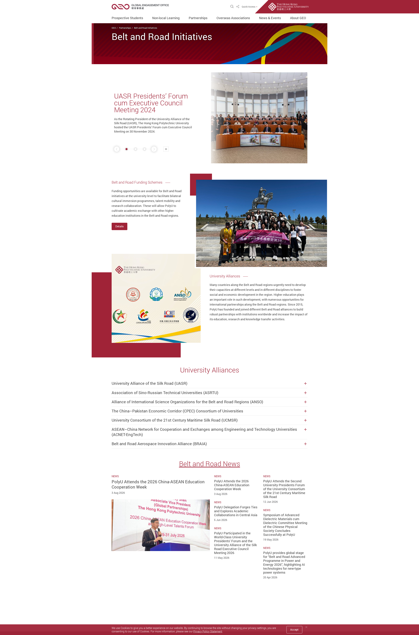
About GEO (298, 18)
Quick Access (248, 6)
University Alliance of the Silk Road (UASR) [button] (149, 383)
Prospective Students (127, 18)
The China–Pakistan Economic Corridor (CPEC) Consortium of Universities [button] (177, 411)
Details (119, 226)
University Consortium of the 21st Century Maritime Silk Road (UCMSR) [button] (175, 420)
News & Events (270, 18)
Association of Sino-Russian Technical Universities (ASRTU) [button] (165, 392)
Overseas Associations (233, 18)
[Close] (306, 627)
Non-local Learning (166, 18)
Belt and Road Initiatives (145, 27)
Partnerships (198, 18)
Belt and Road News (209, 463)
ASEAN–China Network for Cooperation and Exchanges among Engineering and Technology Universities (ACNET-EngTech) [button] (204, 432)
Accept (294, 629)
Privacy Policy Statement (207, 631)
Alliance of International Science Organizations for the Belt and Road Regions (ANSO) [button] (187, 401)
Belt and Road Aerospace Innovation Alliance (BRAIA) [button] (159, 443)
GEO (114, 27)
